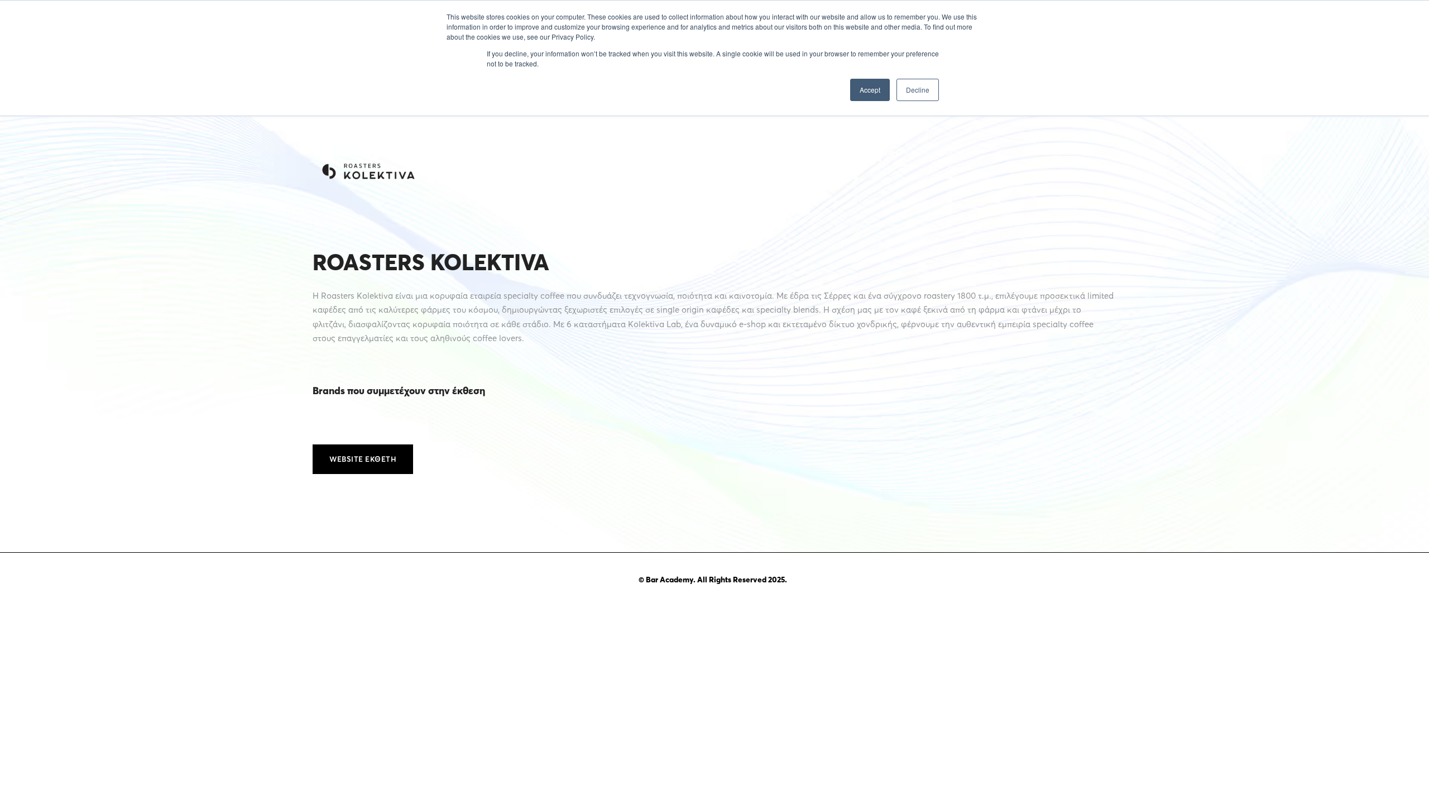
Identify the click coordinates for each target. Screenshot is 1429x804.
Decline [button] (917, 89)
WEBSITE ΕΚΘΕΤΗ (362, 458)
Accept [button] (870, 89)
